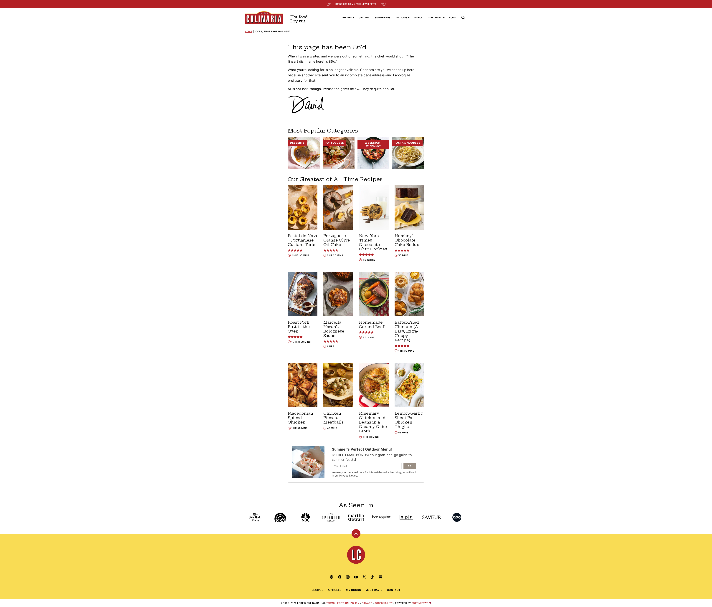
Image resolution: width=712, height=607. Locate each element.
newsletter (366, 4)
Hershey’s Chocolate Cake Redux (407, 240)
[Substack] (380, 577)
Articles (401, 17)
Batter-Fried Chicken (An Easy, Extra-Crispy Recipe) (408, 331)
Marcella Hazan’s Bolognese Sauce (333, 329)
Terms (330, 603)
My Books (353, 589)
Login (452, 17)
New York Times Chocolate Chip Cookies (373, 242)
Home (248, 31)
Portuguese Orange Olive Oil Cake (336, 240)
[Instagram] (348, 577)
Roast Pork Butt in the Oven (299, 326)
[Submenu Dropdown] (353, 17)
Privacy (367, 603)
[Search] (463, 18)
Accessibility (384, 603)
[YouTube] (356, 577)
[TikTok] (372, 577)
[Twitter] (364, 577)
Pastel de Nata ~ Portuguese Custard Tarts (302, 240)
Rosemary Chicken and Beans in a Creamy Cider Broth (373, 422)
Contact (393, 589)
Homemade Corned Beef (371, 324)
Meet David (435, 17)
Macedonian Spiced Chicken (300, 417)
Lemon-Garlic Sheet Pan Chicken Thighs (409, 420)
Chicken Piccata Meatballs (333, 417)
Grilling (364, 17)
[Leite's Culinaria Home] (277, 17)
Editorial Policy (348, 603)
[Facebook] (340, 577)
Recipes (347, 17)
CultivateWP (420, 603)
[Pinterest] (331, 577)
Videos (418, 17)
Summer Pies (382, 17)
